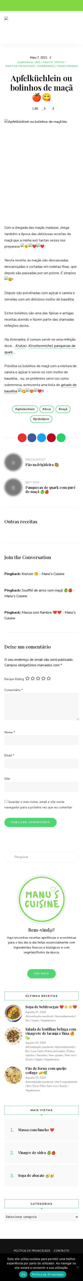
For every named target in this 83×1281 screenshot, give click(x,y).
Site (7, 779)
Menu (74, 27)
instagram (15, 5)
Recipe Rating (14, 679)
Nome (9, 732)
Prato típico (53, 62)
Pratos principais (20, 66)
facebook (6, 5)
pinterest (24, 5)
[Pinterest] (51, 437)
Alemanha (25, 62)
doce (47, 409)
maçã (63, 409)
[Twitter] (41, 437)
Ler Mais (41, 973)
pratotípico (42, 419)
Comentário (13, 690)
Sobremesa (46, 66)
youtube (33, 5)
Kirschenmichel (40, 345)
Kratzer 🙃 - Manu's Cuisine (43, 574)
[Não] (77, 1267)
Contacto (61, 1250)
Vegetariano (68, 66)
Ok (23, 1274)
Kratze (20, 345)
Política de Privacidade (32, 1250)
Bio (38, 62)
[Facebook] (31, 437)
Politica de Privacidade (48, 1274)
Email (9, 755)
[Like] (22, 437)
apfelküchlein (26, 409)
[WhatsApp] (61, 437)
